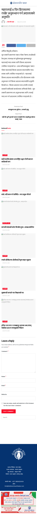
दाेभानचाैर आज (6, 223)
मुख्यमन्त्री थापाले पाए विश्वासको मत (12, 292)
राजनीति (5, 155)
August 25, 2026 (6, 263)
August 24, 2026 (5, 331)
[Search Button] (34, 417)
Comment (5, 351)
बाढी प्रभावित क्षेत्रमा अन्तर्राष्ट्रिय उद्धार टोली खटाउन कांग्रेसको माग (17, 160)
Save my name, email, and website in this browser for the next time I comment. (18, 404)
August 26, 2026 (5, 197)
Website (4, 394)
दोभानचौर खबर (10, 22)
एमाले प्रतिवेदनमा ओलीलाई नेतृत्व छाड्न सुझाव (16, 259)
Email (3, 385)
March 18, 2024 (21, 22)
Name (3, 376)
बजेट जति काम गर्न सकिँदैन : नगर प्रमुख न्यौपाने (16, 194)
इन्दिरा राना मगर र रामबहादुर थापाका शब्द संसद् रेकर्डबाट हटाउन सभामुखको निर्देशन (16, 327)
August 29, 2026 (5, 164)
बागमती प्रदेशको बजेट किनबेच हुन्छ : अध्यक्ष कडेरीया (17, 227)
